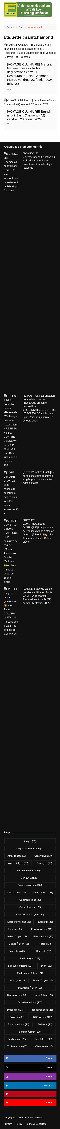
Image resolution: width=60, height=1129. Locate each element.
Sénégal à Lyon (30, 1031)
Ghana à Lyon (43, 936)
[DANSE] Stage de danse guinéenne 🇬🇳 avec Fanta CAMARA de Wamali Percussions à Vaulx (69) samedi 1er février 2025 (37, 595)
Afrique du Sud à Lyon (30, 848)
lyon (46, 965)
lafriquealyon (30, 958)
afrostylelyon (43, 855)
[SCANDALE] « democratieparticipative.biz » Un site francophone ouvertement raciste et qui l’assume (39, 160)
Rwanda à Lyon (18, 1024)
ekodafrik (45, 921)
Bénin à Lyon (30, 877)
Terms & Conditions (36, 1124)
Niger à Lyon (44, 995)
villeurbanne (44, 1046)
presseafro (15, 1009)
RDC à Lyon (42, 1017)
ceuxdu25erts (17, 892)
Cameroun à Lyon (30, 885)
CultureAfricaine (30, 907)
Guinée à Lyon (19, 943)
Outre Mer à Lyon (30, 1002)
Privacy (8, 1124)
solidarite (45, 1024)
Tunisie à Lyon (17, 1046)
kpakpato (43, 951)
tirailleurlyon (17, 1039)
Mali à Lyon (17, 980)
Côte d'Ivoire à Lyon (30, 914)
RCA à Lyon (16, 1017)
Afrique (30, 841)
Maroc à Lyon (43, 980)
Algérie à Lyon (18, 863)
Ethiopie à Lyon (41, 929)
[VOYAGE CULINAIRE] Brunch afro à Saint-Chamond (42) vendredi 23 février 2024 (29, 115)
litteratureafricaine (20, 965)
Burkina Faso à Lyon (30, 870)
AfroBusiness (17, 855)
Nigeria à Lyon (17, 995)
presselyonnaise (42, 1009)
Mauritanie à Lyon (30, 987)
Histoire (45, 943)
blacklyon (44, 863)
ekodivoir (15, 929)
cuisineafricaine (30, 899)
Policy (19, 1124)
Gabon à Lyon (17, 936)
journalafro (17, 951)
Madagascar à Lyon (30, 973)
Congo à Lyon (43, 892)
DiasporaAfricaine (19, 921)
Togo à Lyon (43, 1039)
